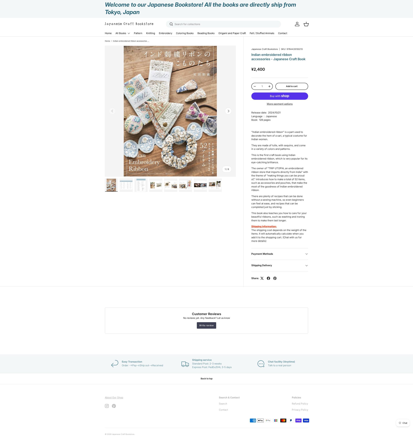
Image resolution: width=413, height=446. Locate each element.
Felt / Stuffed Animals (262, 33)
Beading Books (206, 33)
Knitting (150, 33)
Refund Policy (300, 403)
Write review (206, 325)
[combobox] (223, 24)
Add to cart (291, 86)
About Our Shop (114, 397)
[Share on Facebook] (268, 278)
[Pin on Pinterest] (275, 278)
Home (108, 33)
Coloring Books (185, 33)
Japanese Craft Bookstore (264, 49)
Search (223, 403)
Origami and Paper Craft (232, 33)
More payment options (280, 103)
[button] (306, 24)
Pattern (138, 33)
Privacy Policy (300, 409)
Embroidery (165, 33)
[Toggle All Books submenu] (129, 33)
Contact (282, 33)
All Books (121, 33)
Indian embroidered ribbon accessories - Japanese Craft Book (131, 41)
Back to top (206, 378)
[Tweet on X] (262, 278)
